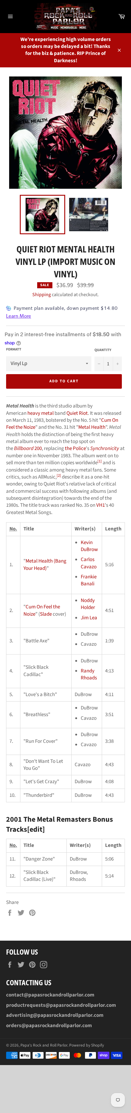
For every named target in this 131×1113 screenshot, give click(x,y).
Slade (46, 614)
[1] (99, 461)
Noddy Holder (88, 604)
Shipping (41, 294)
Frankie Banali (89, 580)
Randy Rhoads (89, 674)
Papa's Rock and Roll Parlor (43, 1045)
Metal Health (91, 427)
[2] (59, 475)
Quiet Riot (77, 413)
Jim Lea (89, 617)
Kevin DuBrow (89, 546)
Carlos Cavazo (89, 563)
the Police (75, 448)
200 (28, 448)
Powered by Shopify (86, 1045)
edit (36, 829)
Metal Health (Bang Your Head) (44, 564)
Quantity (102, 350)
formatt (13, 349)
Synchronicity (104, 448)
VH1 (100, 505)
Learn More (18, 316)
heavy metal (40, 413)
